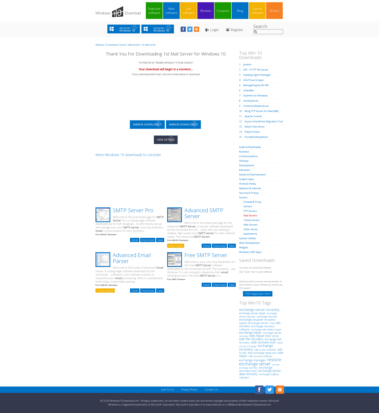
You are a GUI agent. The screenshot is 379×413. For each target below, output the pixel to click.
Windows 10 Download (106, 44)
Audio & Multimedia (250, 147)
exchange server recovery (259, 309)
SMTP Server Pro (133, 210)
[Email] (280, 389)
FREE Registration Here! (257, 293)
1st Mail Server (148, 44)
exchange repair (250, 332)
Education (244, 170)
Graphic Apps (246, 179)
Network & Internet (250, 188)
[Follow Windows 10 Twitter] (190, 29)
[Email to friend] (196, 29)
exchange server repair (252, 313)
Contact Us (211, 389)
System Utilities (247, 238)
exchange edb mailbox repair (266, 329)
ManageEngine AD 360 (256, 85)
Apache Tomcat (253, 116)
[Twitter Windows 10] (269, 389)
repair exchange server (253, 323)
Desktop (244, 160)
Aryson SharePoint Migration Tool (264, 121)
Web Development (249, 243)
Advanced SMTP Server (203, 213)
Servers (122, 44)
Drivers (274, 11)
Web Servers (251, 224)
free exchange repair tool (262, 353)
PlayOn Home (252, 131)
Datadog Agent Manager (257, 74)
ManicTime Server (255, 126)
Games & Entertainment (252, 174)
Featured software (154, 11)
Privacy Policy (189, 389)
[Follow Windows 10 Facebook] (183, 29)
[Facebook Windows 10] (259, 389)
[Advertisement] (119, 96)
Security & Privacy (249, 193)
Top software (189, 11)
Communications (248, 156)
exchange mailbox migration (259, 375)
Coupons (223, 11)
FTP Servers (250, 211)
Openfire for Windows (255, 95)
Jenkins (247, 64)
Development (246, 165)
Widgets (243, 247)
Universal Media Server (256, 106)
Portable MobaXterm (256, 137)
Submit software (257, 11)
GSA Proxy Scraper (253, 80)
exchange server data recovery (260, 372)
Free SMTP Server (205, 255)
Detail (134, 240)
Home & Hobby (247, 183)
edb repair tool (260, 336)
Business (244, 151)
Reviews (205, 11)
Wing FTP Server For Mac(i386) (262, 111)
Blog (240, 11)
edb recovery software (260, 356)
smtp (275, 336)
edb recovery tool (263, 342)
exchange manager (252, 360)
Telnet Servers (252, 220)
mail (272, 323)
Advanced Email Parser (132, 258)
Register (237, 29)
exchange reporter (267, 316)
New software (171, 11)
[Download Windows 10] (118, 11)
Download (148, 240)
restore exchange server (260, 362)
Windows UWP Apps (250, 252)
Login (214, 29)
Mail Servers (134, 44)
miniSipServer (251, 100)
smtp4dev (248, 90)
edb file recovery (251, 339)
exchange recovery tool (256, 369)
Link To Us (167, 389)
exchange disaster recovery (257, 320)
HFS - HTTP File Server (255, 69)
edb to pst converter (265, 349)
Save (160, 240)
